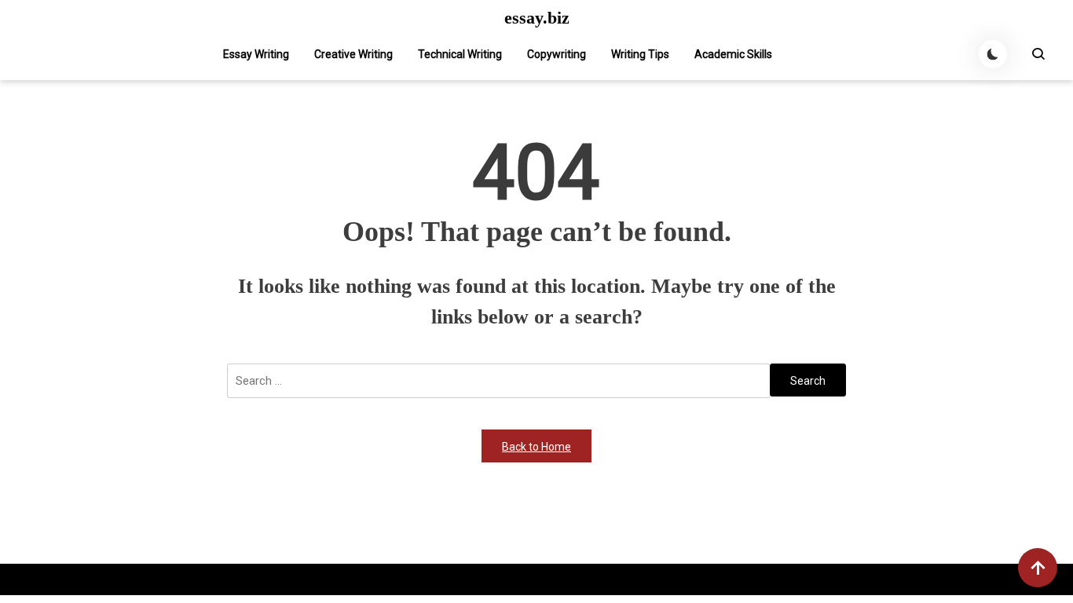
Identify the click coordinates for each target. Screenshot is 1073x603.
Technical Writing (460, 54)
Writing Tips (640, 54)
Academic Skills (733, 54)
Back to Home (536, 446)
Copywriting (556, 54)
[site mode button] (993, 54)
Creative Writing (353, 54)
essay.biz (536, 18)
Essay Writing (256, 54)
